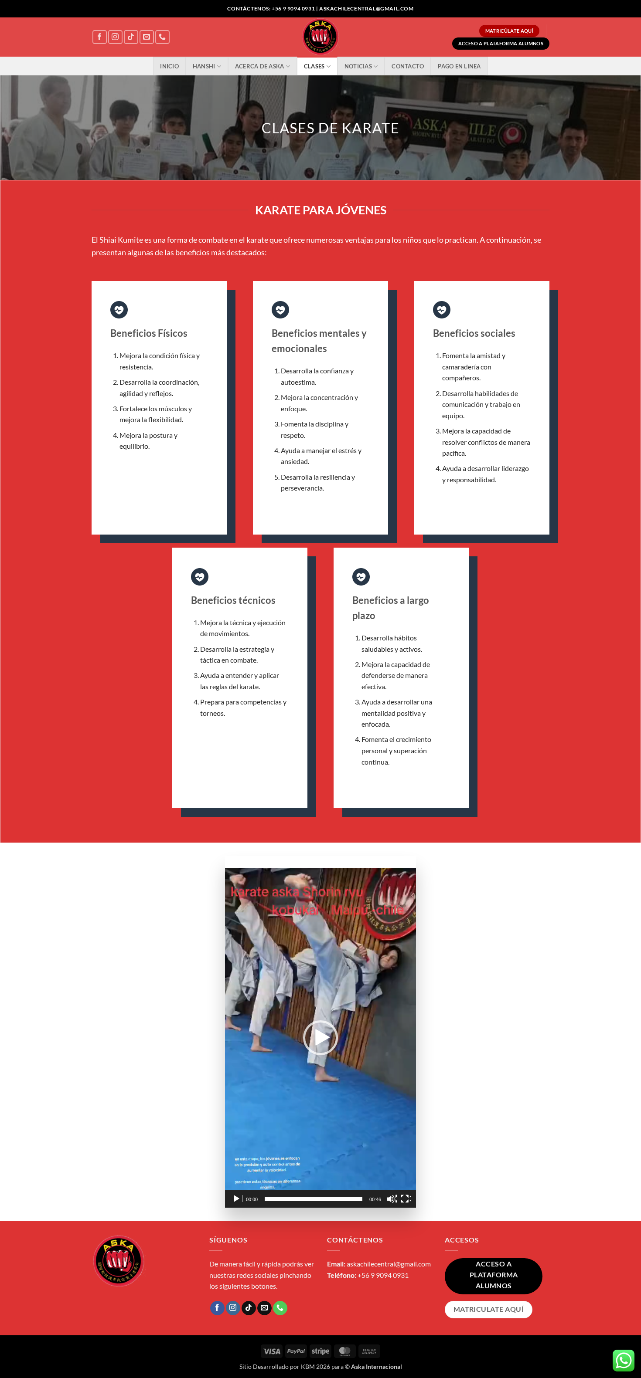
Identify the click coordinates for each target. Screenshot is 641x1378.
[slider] (313, 1199)
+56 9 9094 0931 (383, 1275)
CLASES (314, 66)
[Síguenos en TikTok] (131, 37)
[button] (320, 1037)
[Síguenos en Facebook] (99, 37)
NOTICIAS (358, 66)
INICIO (169, 66)
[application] (320, 1038)
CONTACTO (408, 66)
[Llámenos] (162, 37)
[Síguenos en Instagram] (115, 37)
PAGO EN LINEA (459, 66)
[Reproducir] (237, 1199)
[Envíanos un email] (147, 37)
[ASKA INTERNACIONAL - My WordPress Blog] (320, 37)
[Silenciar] (391, 1199)
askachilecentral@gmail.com (389, 1263)
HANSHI (204, 66)
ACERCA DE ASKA (259, 66)
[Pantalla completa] (405, 1199)
